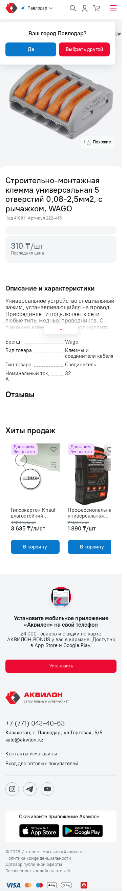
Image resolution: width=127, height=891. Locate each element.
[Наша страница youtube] (47, 789)
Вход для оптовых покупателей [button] (41, 764)
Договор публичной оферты (33, 864)
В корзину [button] (34, 547)
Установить (61, 665)
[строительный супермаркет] (11, 8)
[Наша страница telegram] (30, 789)
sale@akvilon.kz (24, 740)
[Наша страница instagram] (12, 789)
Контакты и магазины (31, 754)
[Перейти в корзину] (97, 8)
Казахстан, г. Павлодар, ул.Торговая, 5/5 (53, 733)
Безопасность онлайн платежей (37, 871)
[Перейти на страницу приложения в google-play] (82, 831)
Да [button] (31, 49)
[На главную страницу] (38, 697)
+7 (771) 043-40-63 (35, 723)
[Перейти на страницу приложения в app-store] (39, 831)
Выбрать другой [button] (84, 49)
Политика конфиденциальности (38, 858)
